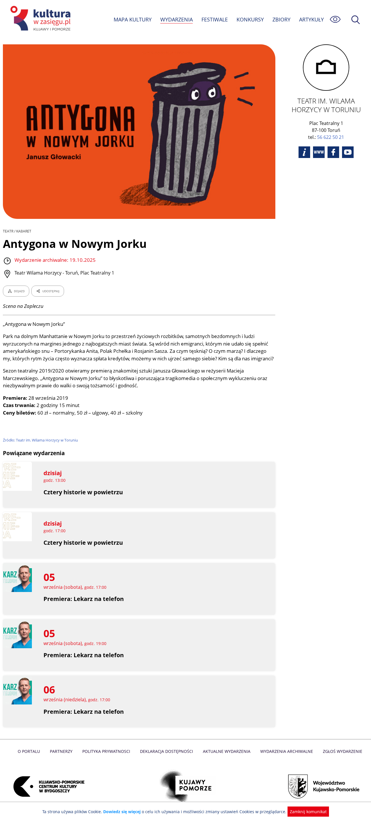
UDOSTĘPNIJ (50, 291)
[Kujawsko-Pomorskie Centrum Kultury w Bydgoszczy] (47, 786)
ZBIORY (281, 19)
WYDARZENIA (176, 19)
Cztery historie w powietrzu (83, 492)
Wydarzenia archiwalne (286, 751)
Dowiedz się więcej (122, 811)
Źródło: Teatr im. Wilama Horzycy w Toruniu (40, 440)
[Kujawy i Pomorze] (186, 786)
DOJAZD (19, 291)
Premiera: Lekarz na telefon (83, 599)
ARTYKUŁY (311, 19)
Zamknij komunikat (308, 811)
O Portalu (29, 751)
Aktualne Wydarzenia (226, 751)
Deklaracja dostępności (166, 751)
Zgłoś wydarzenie (342, 751)
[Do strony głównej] (39, 19)
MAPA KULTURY (133, 19)
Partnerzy (61, 751)
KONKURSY (250, 19)
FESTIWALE (214, 19)
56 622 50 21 (330, 137)
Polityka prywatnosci (106, 751)
